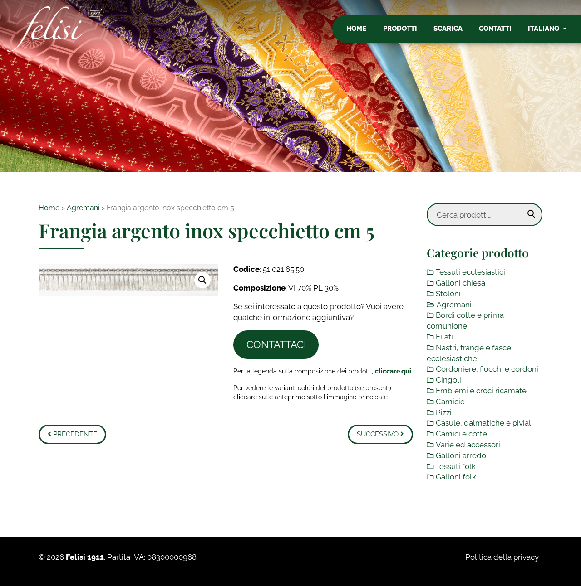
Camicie (450, 401)
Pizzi (444, 412)
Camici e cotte (461, 433)
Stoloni (448, 293)
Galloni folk (456, 476)
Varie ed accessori (468, 444)
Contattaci (276, 344)
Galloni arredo (461, 455)
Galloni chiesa (460, 282)
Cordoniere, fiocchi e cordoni (487, 368)
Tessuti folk (456, 466)
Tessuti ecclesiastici (470, 271)
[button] (202, 280)
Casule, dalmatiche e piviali (484, 422)
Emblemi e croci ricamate (481, 390)
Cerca (531, 214)
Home (356, 28)
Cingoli (448, 379)
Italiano (544, 28)
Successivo (378, 434)
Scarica (448, 28)
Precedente (74, 434)
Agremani (83, 207)
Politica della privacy (502, 557)
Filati (444, 336)
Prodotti (400, 28)
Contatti (495, 28)
